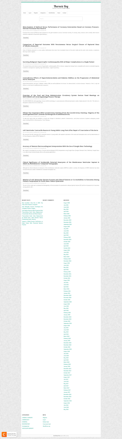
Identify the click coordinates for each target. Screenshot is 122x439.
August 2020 (67, 304)
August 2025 (67, 226)
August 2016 (67, 403)
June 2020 (66, 306)
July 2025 (66, 228)
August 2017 (67, 377)
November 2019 (67, 319)
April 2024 (66, 246)
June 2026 (66, 207)
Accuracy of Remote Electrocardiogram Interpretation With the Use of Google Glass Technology (57, 146)
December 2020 (67, 295)
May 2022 (66, 267)
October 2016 (67, 398)
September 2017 (68, 375)
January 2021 (67, 293)
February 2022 (67, 271)
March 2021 (66, 289)
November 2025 (67, 222)
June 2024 (66, 243)
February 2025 (67, 237)
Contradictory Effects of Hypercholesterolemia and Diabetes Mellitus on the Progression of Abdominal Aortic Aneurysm (61, 78)
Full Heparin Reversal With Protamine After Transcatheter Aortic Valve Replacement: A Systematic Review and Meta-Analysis (32, 212)
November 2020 (67, 297)
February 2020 (67, 312)
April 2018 (66, 360)
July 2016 (66, 405)
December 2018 (67, 342)
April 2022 (66, 269)
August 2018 (67, 351)
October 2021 (67, 278)
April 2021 (66, 286)
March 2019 (66, 336)
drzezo (31, 30)
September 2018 (68, 349)
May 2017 (66, 383)
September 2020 (68, 302)
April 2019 (66, 334)
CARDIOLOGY (37, 30)
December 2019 (67, 317)
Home (24, 12)
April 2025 (66, 235)
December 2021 (67, 274)
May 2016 (66, 409)
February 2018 (67, 364)
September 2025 (68, 224)
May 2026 (66, 209)
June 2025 (66, 231)
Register (36, 12)
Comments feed (47, 424)
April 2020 (66, 310)
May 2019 (66, 332)
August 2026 (67, 203)
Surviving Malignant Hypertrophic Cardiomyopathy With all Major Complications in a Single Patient (58, 62)
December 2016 (67, 394)
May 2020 (66, 308)
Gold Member (52, 12)
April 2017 (66, 385)
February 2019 (67, 338)
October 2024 (67, 241)
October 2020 (67, 299)
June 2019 (66, 329)
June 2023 (66, 252)
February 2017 (67, 390)
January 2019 (67, 340)
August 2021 (67, 280)
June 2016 (66, 407)
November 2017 (67, 370)
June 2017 (66, 381)
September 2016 (68, 401)
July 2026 (66, 205)
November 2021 (67, 276)
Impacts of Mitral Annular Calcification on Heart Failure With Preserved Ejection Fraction (32, 223)
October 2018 (67, 347)
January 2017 (67, 392)
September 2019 (68, 323)
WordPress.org (46, 426)
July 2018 (66, 353)
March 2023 (66, 256)
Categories (43, 12)
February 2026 (67, 215)
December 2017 (67, 368)
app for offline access (61, 435)
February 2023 (67, 258)
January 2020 (67, 314)
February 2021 (67, 291)
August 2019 (67, 325)
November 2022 (67, 261)
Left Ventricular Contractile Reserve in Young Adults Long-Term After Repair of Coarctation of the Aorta (60, 130)
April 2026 (66, 211)
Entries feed (46, 422)
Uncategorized (25, 426)
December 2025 (67, 220)
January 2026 (67, 218)
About (58, 12)
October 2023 (67, 248)
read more (25, 37)
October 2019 (67, 321)
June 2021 (66, 284)
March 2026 (66, 213)
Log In (30, 12)
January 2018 (67, 366)
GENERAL (24, 422)
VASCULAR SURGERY (28, 428)
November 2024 (67, 239)
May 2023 (66, 254)
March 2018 (66, 362)
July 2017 (66, 379)
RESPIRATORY (26, 424)
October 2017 (67, 373)
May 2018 (66, 357)
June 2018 (66, 355)
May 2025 (66, 233)
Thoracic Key (61, 6)
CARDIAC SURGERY (27, 417)
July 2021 (66, 282)
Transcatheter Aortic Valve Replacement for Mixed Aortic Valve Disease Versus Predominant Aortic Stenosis (32, 217)
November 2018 (67, 345)
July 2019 (66, 327)
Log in (44, 419)
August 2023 (67, 250)
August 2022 (67, 263)
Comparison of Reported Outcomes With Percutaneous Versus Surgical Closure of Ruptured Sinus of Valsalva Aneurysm (61, 45)
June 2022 (66, 265)
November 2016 (67, 396)
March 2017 (66, 388)
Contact (64, 12)
